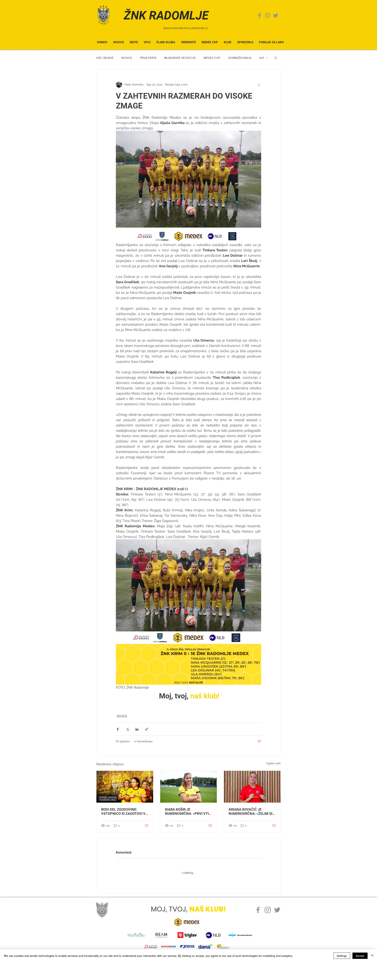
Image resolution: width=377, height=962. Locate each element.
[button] (165, 40)
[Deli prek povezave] (146, 729)
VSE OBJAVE (104, 57)
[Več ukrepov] (258, 84)
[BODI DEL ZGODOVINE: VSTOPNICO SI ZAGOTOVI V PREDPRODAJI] (124, 787)
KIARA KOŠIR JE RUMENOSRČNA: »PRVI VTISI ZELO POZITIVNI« (188, 811)
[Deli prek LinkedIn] (137, 729)
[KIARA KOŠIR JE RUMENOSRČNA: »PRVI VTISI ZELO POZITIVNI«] (188, 787)
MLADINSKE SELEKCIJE (180, 57)
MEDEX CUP (212, 57)
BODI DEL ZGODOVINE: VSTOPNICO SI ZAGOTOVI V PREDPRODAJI (123, 811)
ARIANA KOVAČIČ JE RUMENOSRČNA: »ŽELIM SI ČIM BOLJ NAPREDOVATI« (250, 811)
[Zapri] (372, 956)
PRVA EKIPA (148, 57)
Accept (360, 956)
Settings (342, 956)
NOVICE (126, 57)
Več (261, 57)
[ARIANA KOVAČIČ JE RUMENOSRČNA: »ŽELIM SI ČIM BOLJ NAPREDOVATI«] (252, 787)
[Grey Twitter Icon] (275, 15)
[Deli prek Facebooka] (118, 729)
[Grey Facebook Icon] (259, 15)
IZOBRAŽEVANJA (239, 57)
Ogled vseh (273, 763)
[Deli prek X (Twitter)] (127, 729)
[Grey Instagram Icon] (267, 15)
